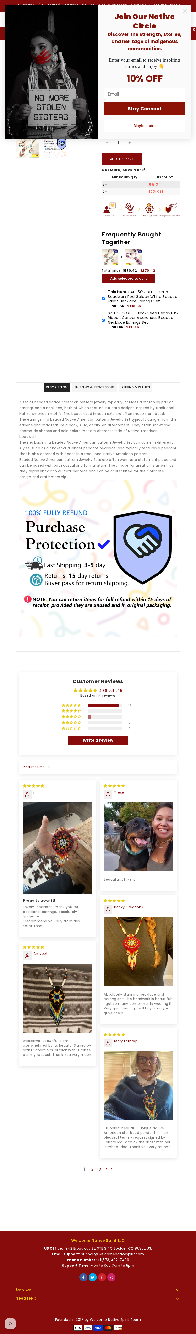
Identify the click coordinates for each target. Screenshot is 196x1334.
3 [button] (100, 1169)
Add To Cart (122, 159)
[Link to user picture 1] (57, 848)
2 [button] (92, 1169)
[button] (72, 705)
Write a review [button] (98, 740)
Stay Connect (145, 108)
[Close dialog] (185, 11)
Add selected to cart (128, 278)
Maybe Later (145, 126)
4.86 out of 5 (110, 690)
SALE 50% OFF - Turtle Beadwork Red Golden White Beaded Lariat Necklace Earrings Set (142, 296)
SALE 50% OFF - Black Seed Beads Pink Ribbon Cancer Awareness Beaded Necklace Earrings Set (143, 318)
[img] (33, 785)
